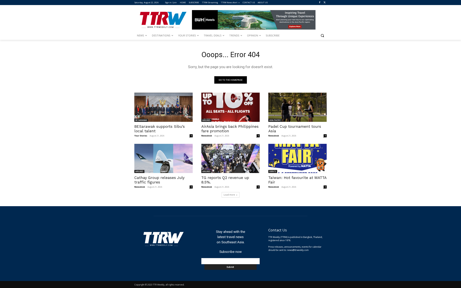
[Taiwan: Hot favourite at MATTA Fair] (297, 158)
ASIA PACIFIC (275, 120)
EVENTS (272, 171)
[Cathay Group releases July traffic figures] (163, 158)
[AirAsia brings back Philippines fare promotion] (230, 107)
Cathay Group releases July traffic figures (159, 179)
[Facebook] (319, 3)
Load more (229, 194)
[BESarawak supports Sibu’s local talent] (163, 107)
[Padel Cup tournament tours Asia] (297, 107)
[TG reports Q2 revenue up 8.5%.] (230, 158)
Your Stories (140, 135)
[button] (322, 35)
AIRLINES (206, 120)
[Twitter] (325, 3)
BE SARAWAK (141, 120)
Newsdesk (206, 135)
